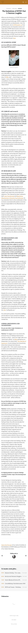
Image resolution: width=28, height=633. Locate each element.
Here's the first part (6, 545)
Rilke (7, 77)
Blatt (16, 339)
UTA (4, 310)
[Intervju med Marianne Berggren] (14, 576)
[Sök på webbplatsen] (23, 2)
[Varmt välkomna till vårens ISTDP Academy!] (14, 580)
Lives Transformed (9, 196)
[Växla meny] (26, 2)
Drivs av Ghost (14, 624)
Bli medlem (14, 619)
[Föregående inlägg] (2, 556)
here (14, 38)
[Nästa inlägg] (26, 556)
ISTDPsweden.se (17, 25)
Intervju (20, 8)
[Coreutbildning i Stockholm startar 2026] (14, 583)
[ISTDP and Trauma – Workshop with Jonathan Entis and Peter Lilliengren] (14, 587)
